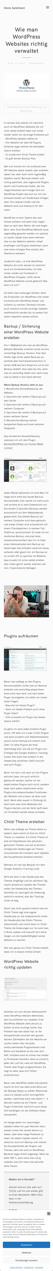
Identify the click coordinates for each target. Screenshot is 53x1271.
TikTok (12, 1190)
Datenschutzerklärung (21, 1202)
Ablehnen (26, 1252)
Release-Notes (16, 1090)
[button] (48, 1213)
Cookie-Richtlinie (16, 1267)
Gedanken (36, 63)
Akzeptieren (26, 1244)
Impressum (39, 1267)
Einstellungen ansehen (26, 1260)
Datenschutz (29, 1267)
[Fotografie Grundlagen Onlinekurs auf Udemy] (26, 601)
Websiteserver (35, 512)
